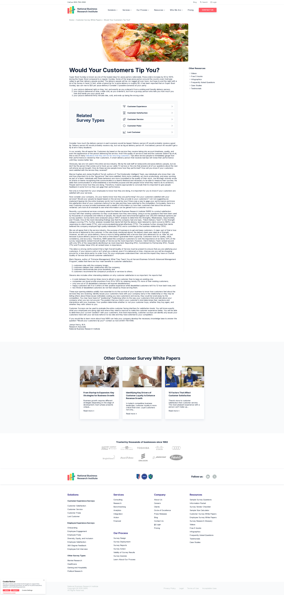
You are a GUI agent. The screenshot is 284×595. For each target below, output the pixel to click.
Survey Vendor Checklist (200, 507)
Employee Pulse (74, 535)
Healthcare (72, 564)
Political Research (74, 571)
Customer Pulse (134, 126)
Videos (194, 73)
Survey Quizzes (120, 556)
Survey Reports (120, 545)
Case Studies (196, 85)
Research (117, 503)
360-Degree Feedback (76, 545)
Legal (181, 588)
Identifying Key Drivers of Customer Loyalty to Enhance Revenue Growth (140, 395)
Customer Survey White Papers (89, 20)
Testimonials (196, 88)
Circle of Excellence (162, 510)
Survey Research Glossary (201, 521)
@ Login (157, 524)
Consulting (117, 500)
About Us (158, 500)
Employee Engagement (77, 531)
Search (205, 2)
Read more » (88, 411)
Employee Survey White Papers (203, 517)
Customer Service (135, 119)
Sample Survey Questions (201, 500)
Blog (195, 2)
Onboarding (72, 528)
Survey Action (119, 549)
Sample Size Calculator (199, 510)
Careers (157, 503)
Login (215, 2)
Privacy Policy (170, 588)
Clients (157, 507)
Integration (118, 514)
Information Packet (198, 503)
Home (71, 20)
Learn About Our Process (124, 559)
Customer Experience (137, 106)
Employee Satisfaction (76, 542)
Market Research (74, 560)
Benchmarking (119, 507)
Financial (117, 521)
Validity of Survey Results (124, 552)
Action (116, 517)
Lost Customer (133, 132)
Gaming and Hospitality (77, 567)
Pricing (190, 10)
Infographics (196, 79)
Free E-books (197, 76)
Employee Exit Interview (77, 549)
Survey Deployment (121, 542)
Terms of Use (193, 588)
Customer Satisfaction (137, 113)
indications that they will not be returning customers (107, 155)
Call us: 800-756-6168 (76, 2)
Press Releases (160, 514)
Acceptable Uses (209, 588)
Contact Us (207, 10)
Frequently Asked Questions (203, 82)
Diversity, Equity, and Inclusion (80, 538)
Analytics (117, 510)
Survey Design (119, 538)
